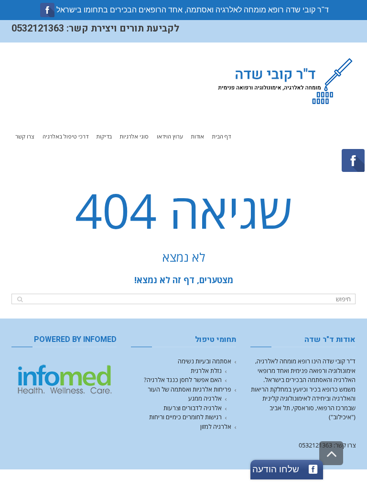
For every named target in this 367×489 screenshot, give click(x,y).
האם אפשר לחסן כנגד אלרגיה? (183, 379)
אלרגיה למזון (215, 426)
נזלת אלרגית (206, 370)
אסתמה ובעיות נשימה (204, 361)
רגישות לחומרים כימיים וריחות (185, 417)
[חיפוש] (19, 299)
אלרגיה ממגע (205, 398)
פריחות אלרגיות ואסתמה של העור (189, 389)
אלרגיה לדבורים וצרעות (192, 408)
